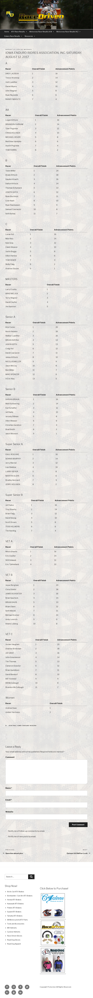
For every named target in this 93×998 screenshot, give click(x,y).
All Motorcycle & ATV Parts (17, 920)
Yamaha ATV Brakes (14, 916)
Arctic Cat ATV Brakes (15, 892)
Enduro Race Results (12, 36)
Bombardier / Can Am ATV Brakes (19, 896)
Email (8, 800)
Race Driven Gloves (14, 936)
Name (8, 788)
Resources (29, 36)
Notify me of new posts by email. (22, 836)
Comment (10, 757)
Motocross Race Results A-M (40, 32)
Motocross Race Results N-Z (67, 32)
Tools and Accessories (15, 924)
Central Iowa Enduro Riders (23, 725)
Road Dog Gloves (13, 940)
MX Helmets (12, 928)
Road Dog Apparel (14, 944)
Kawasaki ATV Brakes (15, 904)
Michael (28, 49)
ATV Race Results (18, 32)
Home (6, 32)
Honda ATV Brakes (14, 900)
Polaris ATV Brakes (14, 908)
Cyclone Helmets (13, 932)
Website (9, 812)
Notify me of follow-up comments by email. (26, 831)
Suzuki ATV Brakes (14, 912)
